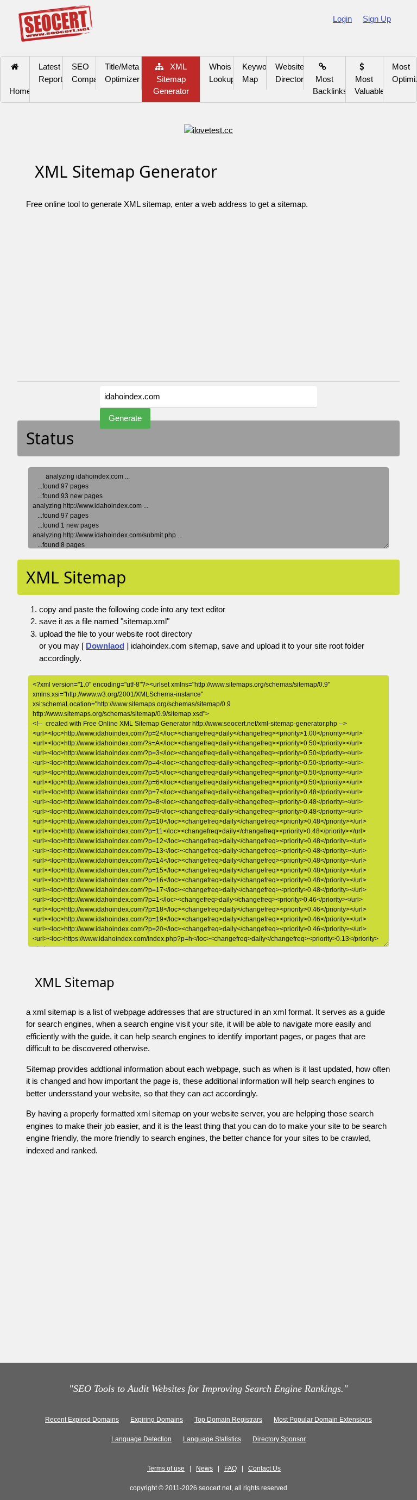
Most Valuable (369, 79)
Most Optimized (404, 73)
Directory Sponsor (279, 1439)
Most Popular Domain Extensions (323, 1419)
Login (342, 18)
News (204, 1468)
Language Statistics (212, 1439)
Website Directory (289, 73)
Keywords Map (254, 73)
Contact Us (264, 1468)
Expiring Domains (156, 1419)
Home (19, 85)
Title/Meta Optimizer (122, 73)
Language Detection (141, 1439)
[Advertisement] (208, 300)
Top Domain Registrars (228, 1419)
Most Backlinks (329, 79)
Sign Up (377, 18)
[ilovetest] (208, 129)
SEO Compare (84, 73)
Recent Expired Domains (82, 1419)
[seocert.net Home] (55, 22)
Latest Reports (51, 73)
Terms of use (166, 1468)
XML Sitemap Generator (171, 79)
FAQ (230, 1468)
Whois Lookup (221, 73)
